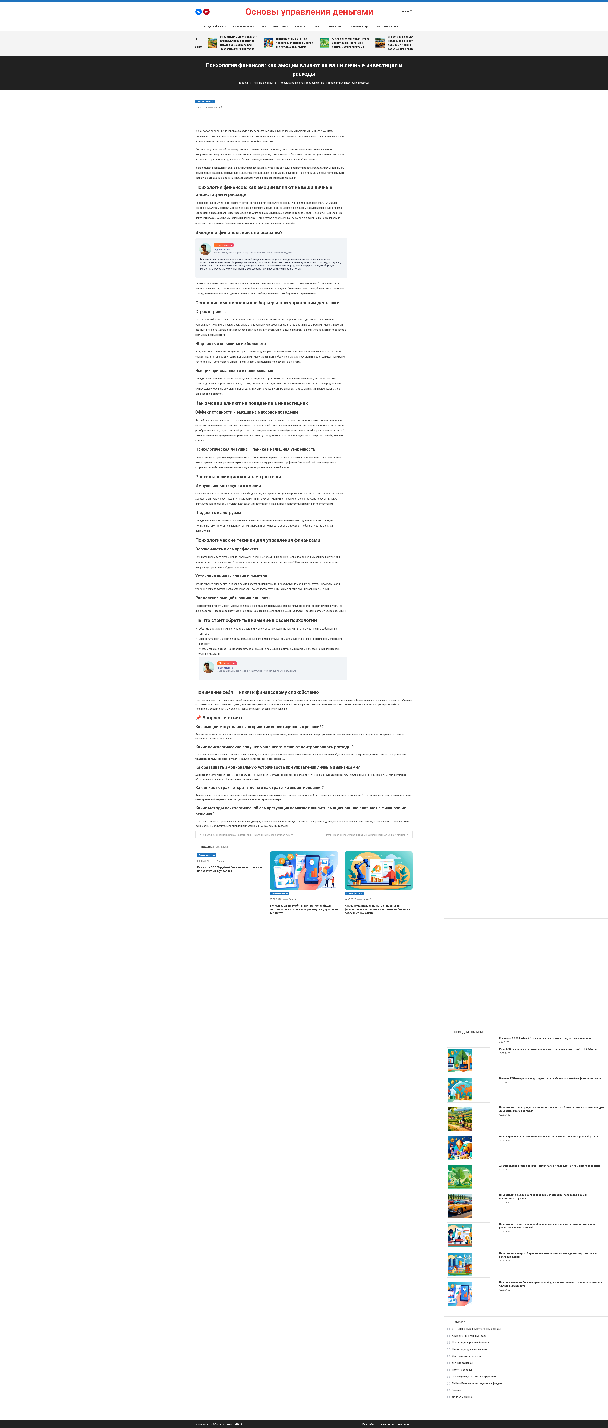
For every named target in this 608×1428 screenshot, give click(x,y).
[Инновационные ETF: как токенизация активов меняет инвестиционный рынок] (468, 1148)
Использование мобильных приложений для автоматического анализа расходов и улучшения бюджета (304, 909)
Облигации (334, 26)
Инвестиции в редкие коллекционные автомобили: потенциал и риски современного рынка (359, 43)
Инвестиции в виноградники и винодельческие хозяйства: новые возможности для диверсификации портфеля (551, 1109)
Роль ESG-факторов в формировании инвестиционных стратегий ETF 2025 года (548, 1049)
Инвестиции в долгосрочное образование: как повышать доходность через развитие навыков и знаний (547, 1226)
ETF (264, 26)
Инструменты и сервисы (466, 1356)
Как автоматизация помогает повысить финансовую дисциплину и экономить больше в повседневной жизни (377, 909)
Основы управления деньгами (309, 11)
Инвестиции (280, 26)
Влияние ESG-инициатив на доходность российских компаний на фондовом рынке (550, 1078)
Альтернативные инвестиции (469, 1335)
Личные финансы (244, 26)
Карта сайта (368, 1424)
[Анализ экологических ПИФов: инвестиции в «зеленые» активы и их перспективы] (468, 1177)
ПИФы (316, 26)
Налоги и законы (387, 26)
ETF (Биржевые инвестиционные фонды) (477, 1328)
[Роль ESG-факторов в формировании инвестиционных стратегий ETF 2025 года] (468, 1060)
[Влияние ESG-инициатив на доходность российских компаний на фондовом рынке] (468, 1090)
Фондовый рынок (215, 26)
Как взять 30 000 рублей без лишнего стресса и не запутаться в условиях (545, 1038)
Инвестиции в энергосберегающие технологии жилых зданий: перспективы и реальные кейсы (548, 1255)
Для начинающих (359, 26)
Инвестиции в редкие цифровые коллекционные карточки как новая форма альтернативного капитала (251, 835)
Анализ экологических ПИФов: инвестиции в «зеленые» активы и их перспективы (304, 42)
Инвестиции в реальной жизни (470, 1342)
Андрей (218, 107)
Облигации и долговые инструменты (474, 1376)
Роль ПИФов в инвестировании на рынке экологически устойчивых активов (365, 835)
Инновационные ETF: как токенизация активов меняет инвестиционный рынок (247, 42)
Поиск (405, 11)
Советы (456, 1390)
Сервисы (300, 26)
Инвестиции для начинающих (469, 1349)
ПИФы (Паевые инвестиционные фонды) (477, 1383)
